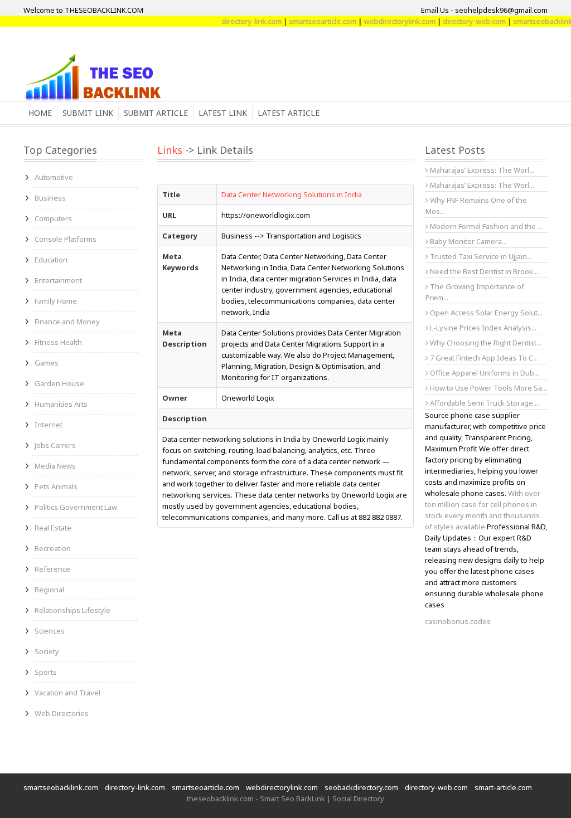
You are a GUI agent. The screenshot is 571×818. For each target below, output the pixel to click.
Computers (53, 218)
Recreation (53, 548)
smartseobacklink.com (60, 787)
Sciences (50, 631)
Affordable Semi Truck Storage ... (484, 403)
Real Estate (53, 528)
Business (50, 198)
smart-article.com (503, 787)
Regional (49, 590)
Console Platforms (65, 239)
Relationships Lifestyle (72, 610)
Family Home (56, 301)
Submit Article (156, 113)
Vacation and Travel (67, 693)
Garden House (59, 383)
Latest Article (289, 113)
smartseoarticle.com (313, 21)
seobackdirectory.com (361, 787)
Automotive (54, 177)
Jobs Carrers (55, 445)
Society (47, 651)
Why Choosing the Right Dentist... (484, 343)
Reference (52, 569)
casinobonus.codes (458, 621)
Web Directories (62, 713)
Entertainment (58, 280)
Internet (48, 425)
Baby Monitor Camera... (467, 241)
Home (40, 113)
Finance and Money (67, 322)
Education (51, 260)
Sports (46, 672)
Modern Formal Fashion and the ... (485, 226)
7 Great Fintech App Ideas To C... (483, 358)
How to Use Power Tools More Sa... (487, 388)
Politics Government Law (76, 507)
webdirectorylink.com (391, 21)
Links (169, 150)
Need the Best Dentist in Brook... (483, 271)
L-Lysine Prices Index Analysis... (482, 328)
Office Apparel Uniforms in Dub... (483, 373)
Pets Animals (56, 486)
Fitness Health (58, 342)
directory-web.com (465, 21)
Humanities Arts (61, 404)
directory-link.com (242, 21)
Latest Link (223, 113)
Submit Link (87, 113)
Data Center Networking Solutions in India (291, 194)
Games (47, 363)
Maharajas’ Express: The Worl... (481, 170)
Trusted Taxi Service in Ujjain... (480, 256)
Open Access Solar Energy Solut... (485, 313)
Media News (55, 466)
